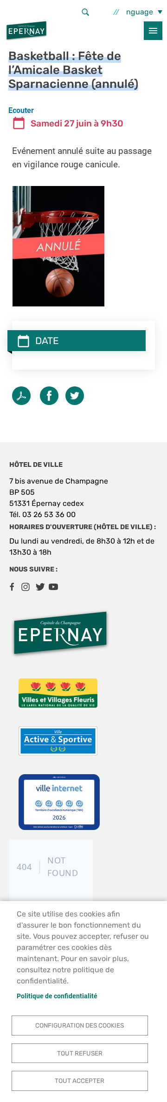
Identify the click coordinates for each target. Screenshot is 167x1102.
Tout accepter (79, 1080)
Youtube (53, 587)
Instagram (25, 587)
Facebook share (49, 395)
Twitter (74, 395)
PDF (21, 395)
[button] (58, 245)
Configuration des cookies (79, 1025)
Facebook (12, 587)
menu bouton (153, 30)
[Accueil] (26, 31)
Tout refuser (80, 1053)
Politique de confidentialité (57, 996)
